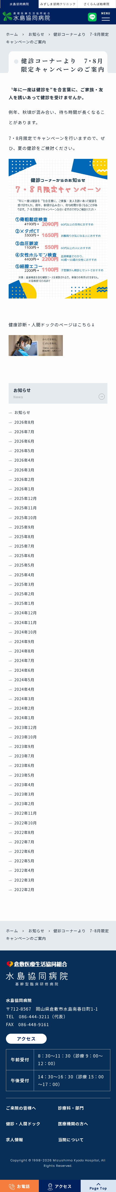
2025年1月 (24, 603)
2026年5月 (24, 450)
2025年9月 (24, 527)
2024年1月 (24, 717)
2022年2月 (24, 889)
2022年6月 (24, 851)
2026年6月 (24, 441)
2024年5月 (24, 679)
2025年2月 (24, 593)
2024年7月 (24, 660)
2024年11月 (25, 622)
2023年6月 (24, 765)
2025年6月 (24, 555)
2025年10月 (25, 517)
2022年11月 (25, 813)
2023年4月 (24, 784)
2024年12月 (25, 612)
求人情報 (14, 1139)
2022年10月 (25, 822)
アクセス (63, 1186)
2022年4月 (24, 870)
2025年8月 (24, 536)
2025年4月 (24, 574)
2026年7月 (24, 431)
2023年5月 (24, 775)
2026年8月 (24, 422)
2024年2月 (24, 708)
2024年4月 (24, 689)
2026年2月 (24, 479)
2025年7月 (24, 546)
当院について (71, 1139)
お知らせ (36, 34)
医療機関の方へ (73, 1123)
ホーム (12, 34)
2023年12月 (25, 727)
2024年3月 (24, 698)
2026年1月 (24, 488)
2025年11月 (25, 507)
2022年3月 (24, 880)
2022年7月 (24, 841)
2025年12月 (25, 498)
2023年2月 (24, 803)
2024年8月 (24, 651)
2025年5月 (24, 565)
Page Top (98, 1188)
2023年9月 (24, 746)
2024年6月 (24, 670)
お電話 (23, 1186)
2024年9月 (24, 641)
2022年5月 (24, 860)
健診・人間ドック (23, 1123)
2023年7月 (24, 756)
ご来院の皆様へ (21, 1108)
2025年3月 (24, 584)
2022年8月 (24, 832)
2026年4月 (24, 460)
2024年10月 (25, 632)
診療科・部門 (71, 1108)
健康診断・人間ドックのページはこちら (50, 325)
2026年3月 (24, 470)
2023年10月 (25, 737)
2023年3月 (24, 794)
